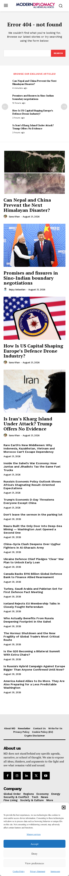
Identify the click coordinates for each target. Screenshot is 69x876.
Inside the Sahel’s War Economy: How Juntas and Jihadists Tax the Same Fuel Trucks (32, 467)
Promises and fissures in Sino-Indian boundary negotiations (33, 97)
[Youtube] (46, 776)
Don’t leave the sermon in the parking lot (33, 514)
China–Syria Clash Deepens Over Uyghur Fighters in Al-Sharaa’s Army (32, 545)
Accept (34, 844)
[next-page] (64, 107)
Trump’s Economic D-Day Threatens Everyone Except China (29, 501)
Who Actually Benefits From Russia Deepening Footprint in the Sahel (29, 620)
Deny (34, 853)
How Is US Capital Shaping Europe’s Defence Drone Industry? (32, 112)
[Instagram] (17, 776)
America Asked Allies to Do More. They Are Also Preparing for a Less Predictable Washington (34, 684)
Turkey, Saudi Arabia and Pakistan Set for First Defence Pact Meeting (33, 590)
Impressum (55, 871)
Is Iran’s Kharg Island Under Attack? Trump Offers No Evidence (33, 127)
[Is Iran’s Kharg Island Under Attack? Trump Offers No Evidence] (34, 391)
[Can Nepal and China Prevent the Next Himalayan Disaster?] (34, 172)
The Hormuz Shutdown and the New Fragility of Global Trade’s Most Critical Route (31, 637)
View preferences (34, 863)
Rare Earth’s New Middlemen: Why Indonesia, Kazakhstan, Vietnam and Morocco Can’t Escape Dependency (29, 448)
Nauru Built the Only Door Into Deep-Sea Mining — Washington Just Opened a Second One (33, 529)
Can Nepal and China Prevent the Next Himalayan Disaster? (34, 82)
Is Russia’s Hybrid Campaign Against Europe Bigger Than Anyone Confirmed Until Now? (34, 668)
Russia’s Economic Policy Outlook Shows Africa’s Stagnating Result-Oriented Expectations (32, 485)
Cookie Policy (19, 871)
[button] (63, 807)
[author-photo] (6, 216)
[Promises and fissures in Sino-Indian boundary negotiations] (34, 245)
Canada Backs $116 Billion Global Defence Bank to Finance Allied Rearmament (33, 575)
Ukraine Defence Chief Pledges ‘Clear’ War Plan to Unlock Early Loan (34, 560)
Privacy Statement (37, 871)
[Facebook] (7, 776)
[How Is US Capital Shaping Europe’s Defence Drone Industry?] (34, 318)
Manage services (34, 834)
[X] (36, 776)
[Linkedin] (26, 776)
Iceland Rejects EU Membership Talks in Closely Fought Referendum (32, 605)
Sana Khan (14, 216)
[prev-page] (5, 107)
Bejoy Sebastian (17, 289)
